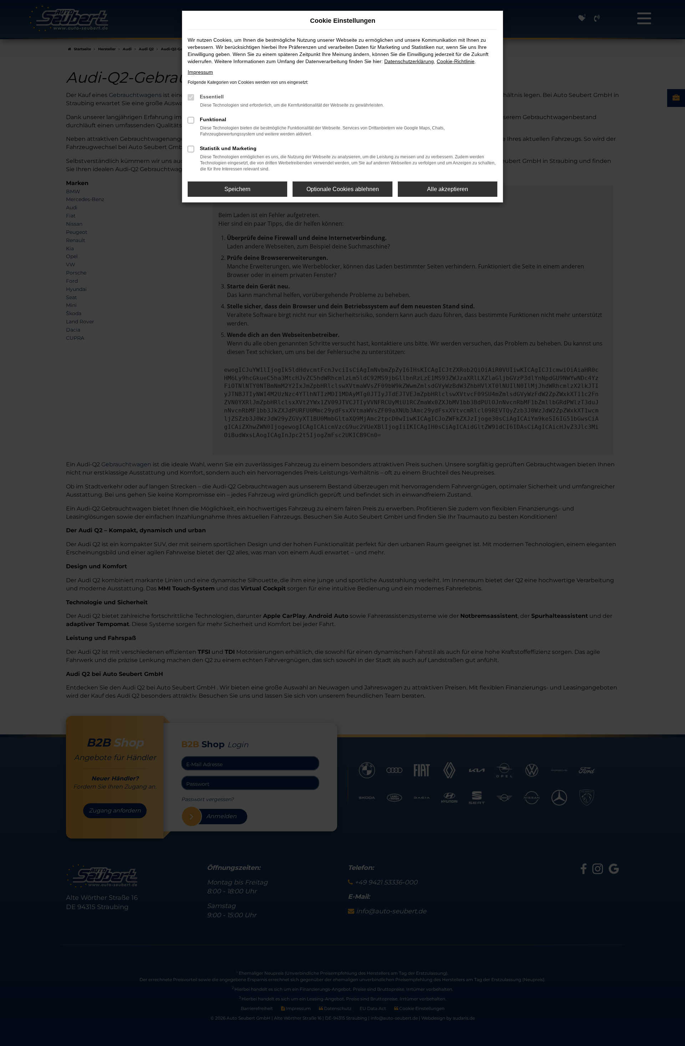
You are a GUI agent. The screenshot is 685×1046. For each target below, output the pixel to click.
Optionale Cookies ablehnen (342, 189)
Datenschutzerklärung (409, 61)
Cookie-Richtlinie (456, 61)
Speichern (237, 189)
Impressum (200, 72)
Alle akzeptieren (447, 189)
